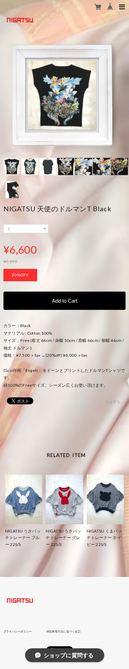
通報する (112, 401)
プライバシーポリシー (17, 631)
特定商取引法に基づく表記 (63, 631)
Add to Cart (64, 301)
